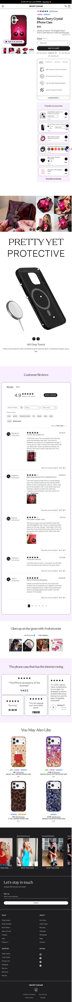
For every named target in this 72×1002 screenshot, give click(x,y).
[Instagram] (55, 954)
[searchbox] (13, 407)
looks (51, 416)
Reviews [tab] (10, 387)
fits (34, 416)
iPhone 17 (5, 942)
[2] (27, 297)
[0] (43, 324)
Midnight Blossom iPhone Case (53, 818)
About (41, 62)
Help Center (6, 954)
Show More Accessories (53, 179)
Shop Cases (6, 920)
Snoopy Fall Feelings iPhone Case (18, 774)
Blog (41, 938)
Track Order (6, 957)
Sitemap (42, 997)
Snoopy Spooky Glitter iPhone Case (53, 774)
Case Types (44, 924)
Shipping (57, 62)
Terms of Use (43, 994)
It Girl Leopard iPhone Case (18, 818)
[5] (21, 284)
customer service (25, 416)
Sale (3, 938)
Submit (36, 903)
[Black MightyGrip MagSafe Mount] (51, 161)
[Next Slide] (33, 31)
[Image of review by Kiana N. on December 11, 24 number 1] (31, 539)
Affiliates (43, 931)
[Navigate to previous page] (26, 606)
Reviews (42, 927)
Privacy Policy (29, 997)
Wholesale (43, 935)
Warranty (48, 62)
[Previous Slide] (3, 31)
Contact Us (6, 961)
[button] (43, 115)
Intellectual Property (29, 994)
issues (9, 421)
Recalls (4, 975)
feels (45, 416)
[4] (54, 317)
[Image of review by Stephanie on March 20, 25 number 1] (31, 499)
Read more (30, 451)
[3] (38, 269)
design (39, 416)
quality (15, 416)
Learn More (53, 98)
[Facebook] (55, 958)
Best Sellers (6, 927)
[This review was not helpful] (63, 468)
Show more (17, 421)
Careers (42, 942)
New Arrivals (6, 931)
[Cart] (69, 6)
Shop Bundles (6, 924)
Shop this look (18, 868)
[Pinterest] (55, 962)
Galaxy (45, 38)
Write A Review (50, 395)
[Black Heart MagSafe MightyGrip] (49, 161)
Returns (65, 62)
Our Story (43, 920)
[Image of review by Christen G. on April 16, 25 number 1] (31, 456)
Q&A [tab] (18, 387)
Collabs (4, 935)
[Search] (66, 6)
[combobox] (32, 407)
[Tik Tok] (55, 966)
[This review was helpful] (60, 468)
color (9, 416)
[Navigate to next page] (46, 606)
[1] (40, 296)
